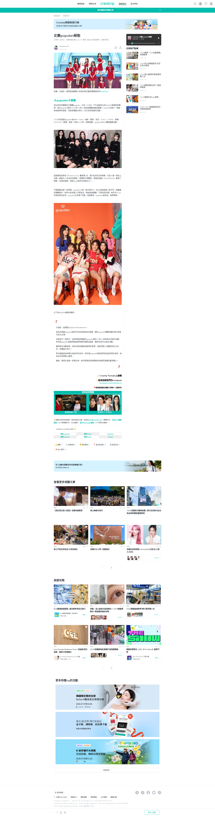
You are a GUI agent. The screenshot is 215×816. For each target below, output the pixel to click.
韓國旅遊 (57, 16)
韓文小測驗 (152, 812)
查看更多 (106, 770)
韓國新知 (66, 16)
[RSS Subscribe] (65, 812)
